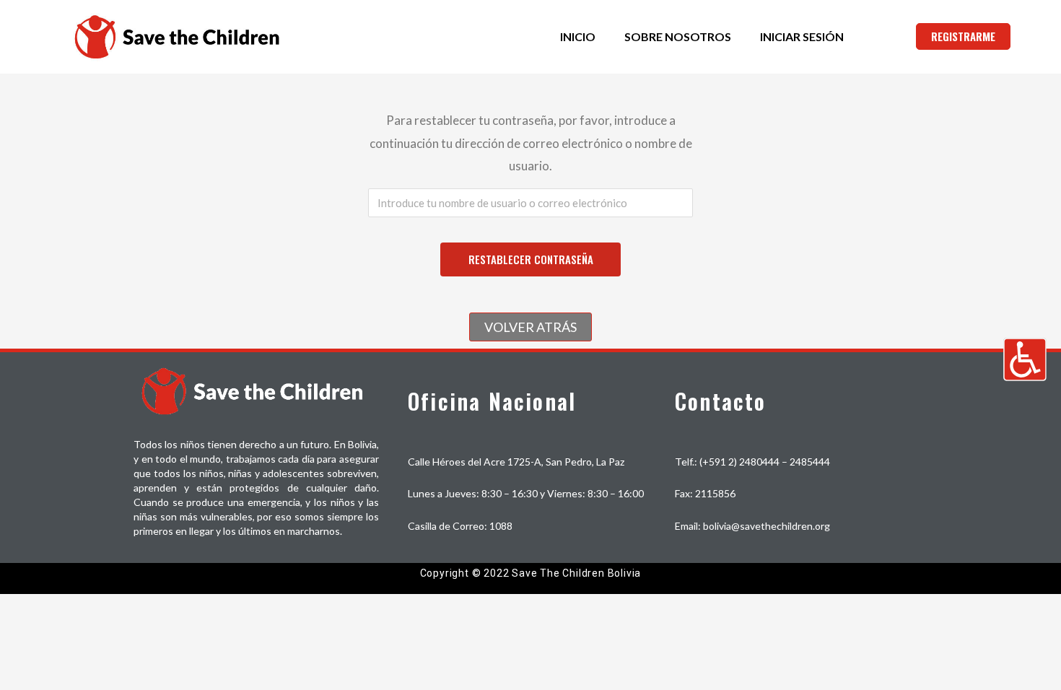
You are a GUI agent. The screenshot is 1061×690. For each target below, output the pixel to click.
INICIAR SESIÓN (802, 36)
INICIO (577, 36)
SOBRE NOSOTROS (677, 36)
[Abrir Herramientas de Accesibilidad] (1025, 359)
